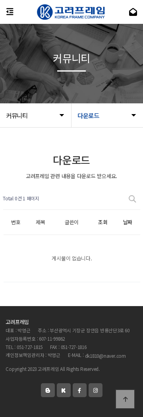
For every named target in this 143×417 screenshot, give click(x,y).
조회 (102, 222)
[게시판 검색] (132, 199)
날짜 (127, 222)
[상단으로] (125, 399)
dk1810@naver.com (105, 355)
